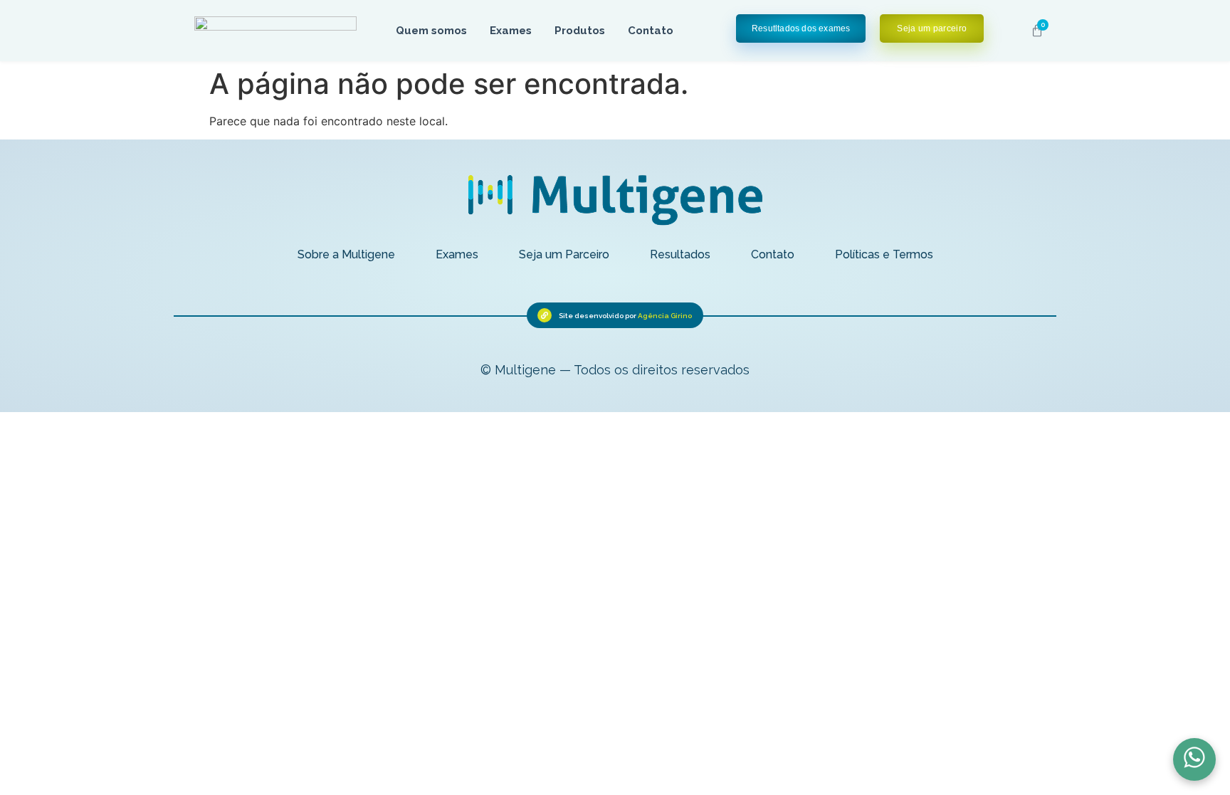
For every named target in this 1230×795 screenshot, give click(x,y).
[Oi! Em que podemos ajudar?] (1194, 759)
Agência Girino (665, 316)
